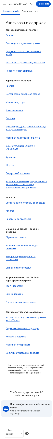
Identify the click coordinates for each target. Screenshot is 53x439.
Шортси (10, 165)
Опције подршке (14, 294)
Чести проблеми (14, 286)
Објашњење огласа (16, 237)
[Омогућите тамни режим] (26, 433)
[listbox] (14, 433)
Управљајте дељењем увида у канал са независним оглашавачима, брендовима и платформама (26, 184)
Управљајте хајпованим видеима (23, 137)
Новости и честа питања (19, 70)
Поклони (10, 118)
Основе (10, 35)
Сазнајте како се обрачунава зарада (25, 202)
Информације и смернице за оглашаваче (20, 258)
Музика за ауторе (15, 102)
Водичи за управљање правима (22, 353)
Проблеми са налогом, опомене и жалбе (23, 53)
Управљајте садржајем (18, 344)
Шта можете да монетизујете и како (25, 62)
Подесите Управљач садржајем (22, 328)
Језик (10, 430)
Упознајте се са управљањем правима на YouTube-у (26, 319)
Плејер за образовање (18, 173)
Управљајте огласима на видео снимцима (22, 247)
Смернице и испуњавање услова (23, 43)
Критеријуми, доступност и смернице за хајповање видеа (26, 128)
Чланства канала (14, 110)
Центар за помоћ (11, 11)
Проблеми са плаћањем (18, 219)
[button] (4, 4)
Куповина (11, 157)
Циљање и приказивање (19, 267)
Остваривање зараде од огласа (23, 94)
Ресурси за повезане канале (21, 302)
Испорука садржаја (16, 336)
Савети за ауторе (30, 11)
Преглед (10, 86)
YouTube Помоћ (18, 4)
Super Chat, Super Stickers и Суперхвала (20, 148)
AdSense (10, 210)
